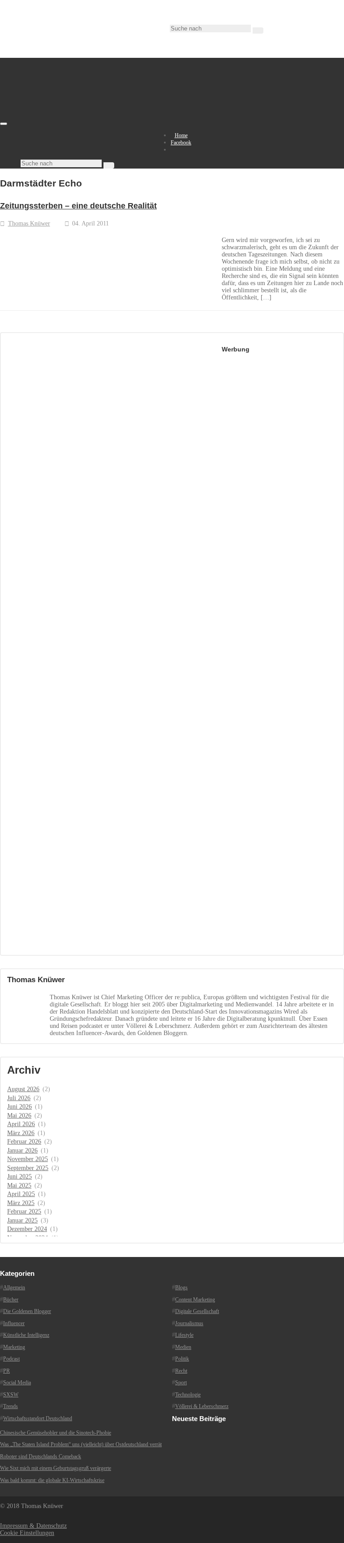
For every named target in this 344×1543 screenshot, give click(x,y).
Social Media (17, 1382)
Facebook (181, 142)
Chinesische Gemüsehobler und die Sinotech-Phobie (55, 1433)
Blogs (181, 1287)
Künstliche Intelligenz (26, 1335)
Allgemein (14, 1287)
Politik (182, 1359)
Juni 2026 (19, 1106)
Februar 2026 (24, 1141)
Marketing (14, 1347)
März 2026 (20, 1133)
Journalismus (189, 1323)
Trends (10, 1406)
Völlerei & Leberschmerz (201, 1406)
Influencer (14, 1323)
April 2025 (21, 1194)
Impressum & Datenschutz (33, 1525)
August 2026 (23, 1089)
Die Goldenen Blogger (27, 1311)
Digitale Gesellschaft (197, 1311)
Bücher (10, 1299)
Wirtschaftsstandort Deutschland (37, 1418)
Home (181, 135)
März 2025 (20, 1203)
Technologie (188, 1394)
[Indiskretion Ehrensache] (94, 121)
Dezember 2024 (27, 1229)
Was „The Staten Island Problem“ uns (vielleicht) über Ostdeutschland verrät (81, 1444)
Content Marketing (195, 1299)
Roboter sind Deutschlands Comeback (40, 1456)
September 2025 (27, 1168)
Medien (183, 1347)
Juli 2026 (18, 1098)
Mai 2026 (19, 1115)
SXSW (10, 1394)
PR (6, 1371)
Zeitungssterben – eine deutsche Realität (78, 205)
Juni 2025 (19, 1176)
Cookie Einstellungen (27, 1533)
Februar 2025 (24, 1211)
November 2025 (27, 1159)
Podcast (11, 1359)
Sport (181, 1382)
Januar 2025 (22, 1220)
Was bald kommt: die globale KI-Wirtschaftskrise (52, 1480)
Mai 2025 (19, 1185)
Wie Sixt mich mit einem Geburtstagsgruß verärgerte (55, 1468)
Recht (181, 1371)
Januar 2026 (22, 1150)
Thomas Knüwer (29, 223)
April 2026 (21, 1124)
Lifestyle (184, 1335)
